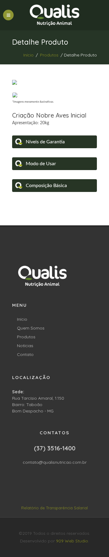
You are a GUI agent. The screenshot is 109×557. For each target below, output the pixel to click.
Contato (25, 354)
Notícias (25, 345)
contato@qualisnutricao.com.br (55, 462)
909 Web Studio (72, 541)
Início (28, 55)
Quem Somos (31, 328)
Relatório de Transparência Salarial (54, 507)
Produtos (49, 55)
